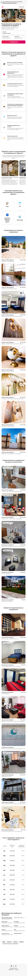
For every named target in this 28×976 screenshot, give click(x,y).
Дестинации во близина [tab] (7, 917)
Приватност (11, 969)
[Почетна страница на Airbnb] (3, 7)
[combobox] (13, 33)
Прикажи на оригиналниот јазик (10, 3)
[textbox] (7, 38)
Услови (16, 969)
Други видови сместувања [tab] (20, 917)
